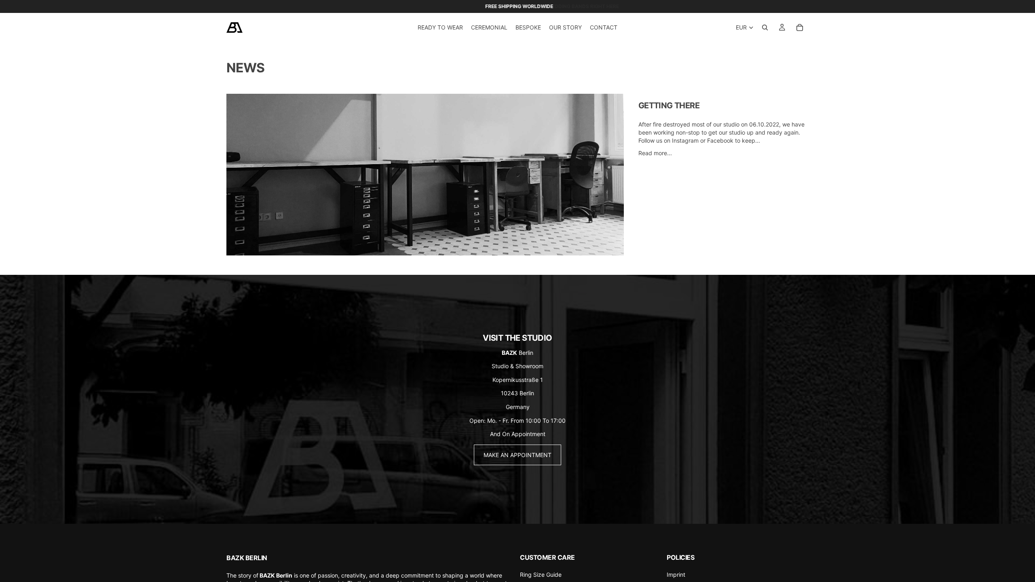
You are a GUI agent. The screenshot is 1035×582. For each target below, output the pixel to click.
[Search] (765, 27)
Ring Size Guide (541, 574)
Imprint (676, 574)
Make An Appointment (517, 454)
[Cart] (800, 27)
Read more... (655, 153)
